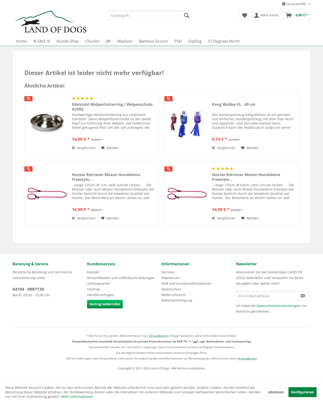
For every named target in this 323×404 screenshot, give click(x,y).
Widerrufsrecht (174, 295)
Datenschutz (171, 289)
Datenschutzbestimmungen (279, 305)
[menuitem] (150, 15)
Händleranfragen (100, 295)
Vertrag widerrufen (104, 304)
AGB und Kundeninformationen (187, 283)
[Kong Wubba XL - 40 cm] (187, 123)
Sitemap (93, 289)
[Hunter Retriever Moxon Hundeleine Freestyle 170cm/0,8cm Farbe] (187, 193)
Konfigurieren (302, 392)
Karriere (168, 272)
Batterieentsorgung (177, 300)
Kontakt (93, 272)
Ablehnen (276, 392)
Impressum (170, 277)
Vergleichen (86, 148)
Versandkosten (158, 336)
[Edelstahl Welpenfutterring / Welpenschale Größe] (47, 123)
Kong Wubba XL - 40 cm (233, 104)
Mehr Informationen (77, 396)
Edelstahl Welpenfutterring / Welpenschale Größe (112, 106)
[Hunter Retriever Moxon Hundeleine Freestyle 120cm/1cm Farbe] (47, 193)
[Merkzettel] (245, 15)
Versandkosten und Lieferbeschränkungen (120, 277)
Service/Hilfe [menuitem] (296, 4)
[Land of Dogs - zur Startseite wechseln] (50, 22)
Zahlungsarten (98, 283)
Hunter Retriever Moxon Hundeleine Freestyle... (106, 177)
